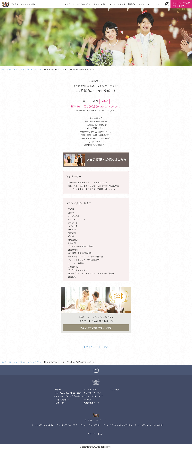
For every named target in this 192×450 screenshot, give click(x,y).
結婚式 (131, 4)
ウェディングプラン (33, 69)
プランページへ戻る (96, 347)
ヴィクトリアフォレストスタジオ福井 (149, 425)
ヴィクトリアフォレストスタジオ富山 (117, 425)
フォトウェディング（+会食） (76, 4)
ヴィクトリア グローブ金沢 (67, 425)
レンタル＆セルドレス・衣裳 (68, 392)
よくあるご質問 (90, 389)
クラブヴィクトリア (92, 392)
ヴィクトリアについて (93, 396)
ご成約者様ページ (91, 403)
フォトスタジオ (62, 399)
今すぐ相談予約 (181, 4)
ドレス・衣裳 (99, 4)
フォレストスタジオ (116, 4)
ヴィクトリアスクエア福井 (90, 425)
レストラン (143, 4)
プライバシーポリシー (96, 434)
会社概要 (115, 389)
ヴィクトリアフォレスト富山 (23, 4)
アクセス (156, 4)
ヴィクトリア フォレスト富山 (12, 69)
